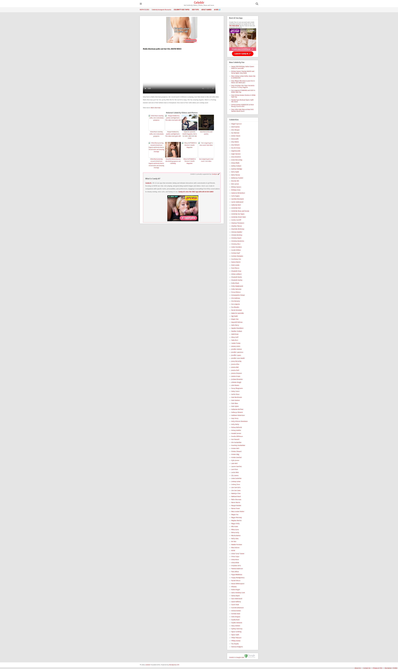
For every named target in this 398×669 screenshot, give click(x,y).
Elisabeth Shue (236, 271)
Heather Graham (236, 331)
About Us (358, 668)
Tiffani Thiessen (236, 638)
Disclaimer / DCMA (391, 668)
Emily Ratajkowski (237, 286)
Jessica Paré (235, 370)
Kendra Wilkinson (237, 436)
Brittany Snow (235, 190)
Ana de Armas (235, 148)
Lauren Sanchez (236, 466)
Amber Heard (235, 136)
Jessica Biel (235, 367)
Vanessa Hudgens (237, 647)
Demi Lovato (235, 265)
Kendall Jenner (236, 433)
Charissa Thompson (237, 223)
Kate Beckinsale (236, 397)
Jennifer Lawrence (237, 352)
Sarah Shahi (235, 605)
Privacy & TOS (377, 668)
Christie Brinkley (236, 235)
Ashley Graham (236, 166)
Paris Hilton (235, 572)
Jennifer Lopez (236, 355)
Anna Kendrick (236, 157)
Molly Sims (234, 538)
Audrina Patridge (236, 169)
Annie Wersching (236, 160)
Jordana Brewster (237, 379)
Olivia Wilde (235, 563)
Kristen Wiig (235, 454)
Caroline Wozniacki (237, 199)
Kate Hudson (235, 400)
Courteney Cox (236, 259)
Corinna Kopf (235, 253)
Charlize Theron (236, 226)
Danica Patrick (235, 262)
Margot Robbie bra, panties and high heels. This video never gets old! (173, 134)
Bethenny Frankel (237, 178)
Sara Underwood (236, 599)
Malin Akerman (155, 108)
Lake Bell (234, 463)
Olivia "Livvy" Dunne (237, 553)
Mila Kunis (234, 526)
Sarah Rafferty (236, 602)
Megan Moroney (236, 517)
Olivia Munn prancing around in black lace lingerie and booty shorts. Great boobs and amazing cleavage (156, 163)
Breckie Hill (235, 181)
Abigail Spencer (236, 124)
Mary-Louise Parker (237, 511)
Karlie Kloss (235, 394)
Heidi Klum (234, 334)
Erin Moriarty (235, 301)
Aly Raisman (235, 133)
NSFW (233, 550)
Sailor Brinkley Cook (238, 593)
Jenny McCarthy (236, 361)
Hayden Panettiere (237, 328)
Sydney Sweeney (236, 629)
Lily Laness (234, 475)
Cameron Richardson (238, 193)
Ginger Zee (234, 319)
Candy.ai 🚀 (215, 174)
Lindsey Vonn (235, 484)
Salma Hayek (235, 596)
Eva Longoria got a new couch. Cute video (206, 160)
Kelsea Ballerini (236, 427)
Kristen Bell (235, 448)
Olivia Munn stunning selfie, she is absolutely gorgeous (156, 134)
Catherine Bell (236, 205)
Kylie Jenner (235, 460)
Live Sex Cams (236, 490)
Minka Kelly (235, 532)
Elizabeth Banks (236, 277)
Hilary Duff (234, 337)
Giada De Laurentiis (237, 313)
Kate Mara (234, 403)
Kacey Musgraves (237, 388)
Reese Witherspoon (237, 584)
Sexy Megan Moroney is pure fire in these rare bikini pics (243, 82)
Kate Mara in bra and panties (206, 133)
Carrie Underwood (237, 202)
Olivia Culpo (235, 557)
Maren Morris (235, 502)
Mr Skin (233, 541)
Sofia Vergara (235, 617)
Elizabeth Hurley (236, 280)
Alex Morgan (235, 130)
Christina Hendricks (237, 241)
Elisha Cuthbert (236, 274)
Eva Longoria (235, 304)
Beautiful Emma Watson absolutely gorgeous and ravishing (173, 161)
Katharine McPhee (237, 409)
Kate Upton (235, 406)
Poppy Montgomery (237, 578)
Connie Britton (236, 250)
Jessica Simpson (236, 373)
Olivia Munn (235, 560)
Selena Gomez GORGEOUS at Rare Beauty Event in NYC (242, 105)
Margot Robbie (236, 505)
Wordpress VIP (174, 665)
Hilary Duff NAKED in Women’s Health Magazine (189, 161)
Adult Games (235, 127)
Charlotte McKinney (237, 229)
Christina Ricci (235, 244)
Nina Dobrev (235, 547)
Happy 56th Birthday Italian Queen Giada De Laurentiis (242, 67)
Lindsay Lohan (235, 481)
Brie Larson (235, 184)
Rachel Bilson (235, 581)
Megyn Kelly (235, 523)
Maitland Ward (236, 496)
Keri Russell (235, 439)
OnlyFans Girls (236, 566)
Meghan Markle (236, 520)
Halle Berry (235, 325)
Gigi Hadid (234, 316)
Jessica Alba (235, 364)
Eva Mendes (235, 307)
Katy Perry (234, 418)
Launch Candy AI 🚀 (242, 54)
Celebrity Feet (236, 208)
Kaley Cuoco (235, 391)
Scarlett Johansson (237, 608)
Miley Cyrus (235, 529)
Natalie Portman (236, 544)
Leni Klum (234, 469)
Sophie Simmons (236, 623)
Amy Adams (235, 142)
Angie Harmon (235, 154)
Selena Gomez (236, 611)
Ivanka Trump (235, 343)
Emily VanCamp (236, 289)
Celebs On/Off (236, 220)
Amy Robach (235, 145)
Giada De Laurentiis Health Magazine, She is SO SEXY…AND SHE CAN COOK (189, 135)
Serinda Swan (235, 614)
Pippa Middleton (236, 575)
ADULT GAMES (206, 9)
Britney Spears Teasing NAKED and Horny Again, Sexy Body (242, 72)
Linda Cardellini (236, 478)
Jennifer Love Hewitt (238, 358)
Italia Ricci (234, 340)
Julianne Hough (236, 382)
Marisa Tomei (235, 508)
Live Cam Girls (236, 487)
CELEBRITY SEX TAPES (181, 9)
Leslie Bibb (235, 472)
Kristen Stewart (236, 451)
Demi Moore (235, 268)
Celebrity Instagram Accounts (161, 9)
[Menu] (141, 4)
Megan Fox (234, 514)
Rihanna (233, 587)
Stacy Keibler (235, 626)
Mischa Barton (236, 535)
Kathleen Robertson (238, 415)
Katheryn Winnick (237, 412)
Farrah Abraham (236, 310)
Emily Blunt (235, 283)
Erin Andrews (235, 298)
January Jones (235, 346)
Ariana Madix (235, 163)
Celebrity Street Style (238, 217)
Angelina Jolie (235, 151)
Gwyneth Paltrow (236, 322)
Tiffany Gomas (235, 641)
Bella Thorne (235, 175)
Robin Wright (235, 590)
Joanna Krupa (235, 376)
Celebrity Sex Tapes (237, 214)
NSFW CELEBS (144, 9)
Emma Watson (236, 292)
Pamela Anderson (237, 569)
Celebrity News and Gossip (240, 211)
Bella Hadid (235, 172)
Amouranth (234, 139)
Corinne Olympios (237, 256)
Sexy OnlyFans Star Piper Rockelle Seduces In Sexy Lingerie (242, 86)
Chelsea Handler (236, 232)
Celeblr (199, 2)
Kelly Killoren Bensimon (239, 421)
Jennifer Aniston (236, 349)
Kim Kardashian (236, 442)
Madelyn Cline (236, 493)
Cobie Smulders (236, 247)
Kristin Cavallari (236, 457)
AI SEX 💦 (217, 9)
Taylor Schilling (236, 632)
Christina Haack (236, 238)
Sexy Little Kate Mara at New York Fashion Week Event (242, 110)
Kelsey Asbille (236, 430)
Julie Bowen (235, 385)
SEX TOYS (195, 9)
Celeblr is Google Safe (236, 657)
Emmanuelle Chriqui (238, 295)
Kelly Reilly (235, 424)
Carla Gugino (235, 196)
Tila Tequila (235, 644)
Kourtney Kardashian (238, 445)
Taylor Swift (235, 635)
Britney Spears (236, 187)
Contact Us (366, 668)
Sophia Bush (235, 620)
